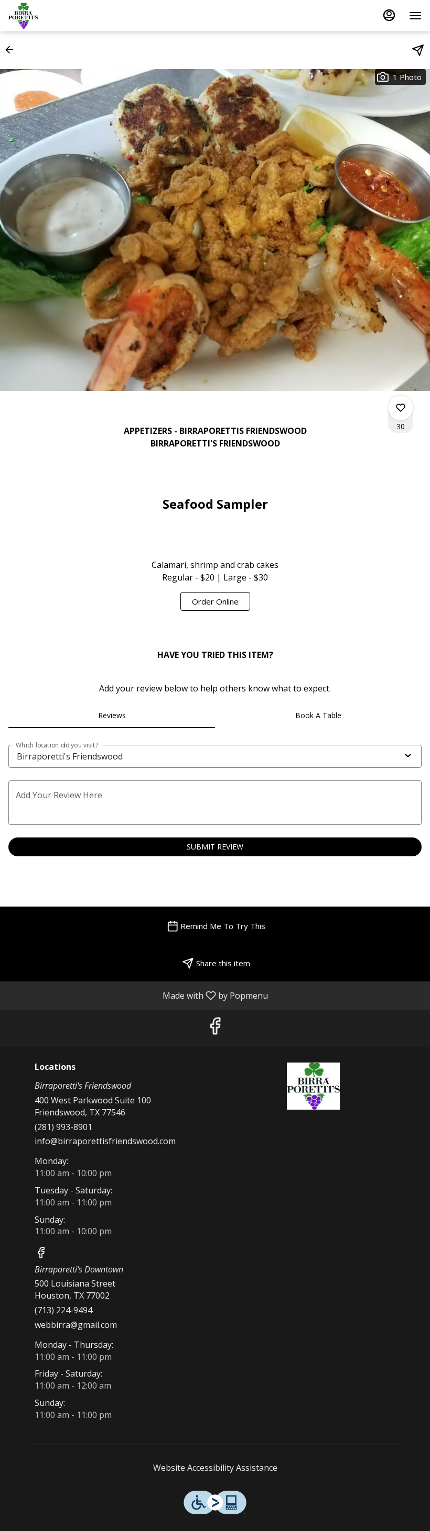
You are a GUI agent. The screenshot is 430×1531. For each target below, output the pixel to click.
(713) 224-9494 (63, 1310)
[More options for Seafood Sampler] (400, 407)
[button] (12, 50)
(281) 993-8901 (63, 1127)
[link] (215, 601)
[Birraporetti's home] (55, 16)
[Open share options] (418, 50)
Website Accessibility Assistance (215, 1467)
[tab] (111, 715)
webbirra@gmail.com (76, 1325)
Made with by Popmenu (138, 995)
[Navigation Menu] (415, 16)
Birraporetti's (313, 1086)
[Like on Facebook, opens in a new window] (215, 1028)
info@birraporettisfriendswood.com (105, 1141)
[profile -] (389, 15)
